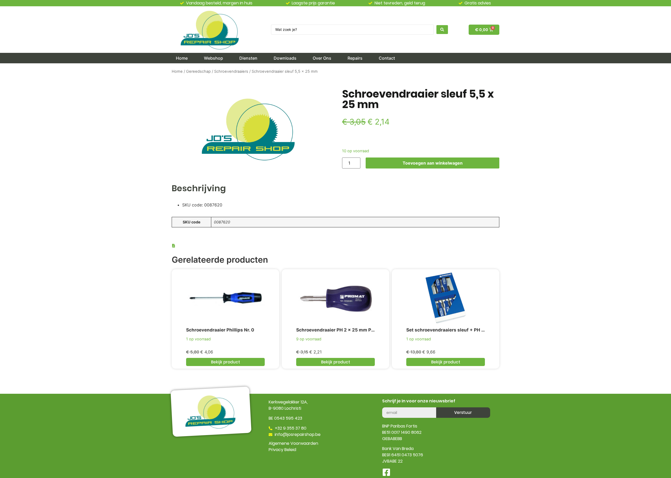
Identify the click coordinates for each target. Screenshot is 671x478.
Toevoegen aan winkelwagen (433, 163)
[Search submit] (442, 29)
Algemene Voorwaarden (293, 443)
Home (177, 71)
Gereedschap (198, 71)
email (387, 405)
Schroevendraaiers (231, 71)
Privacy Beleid (282, 450)
